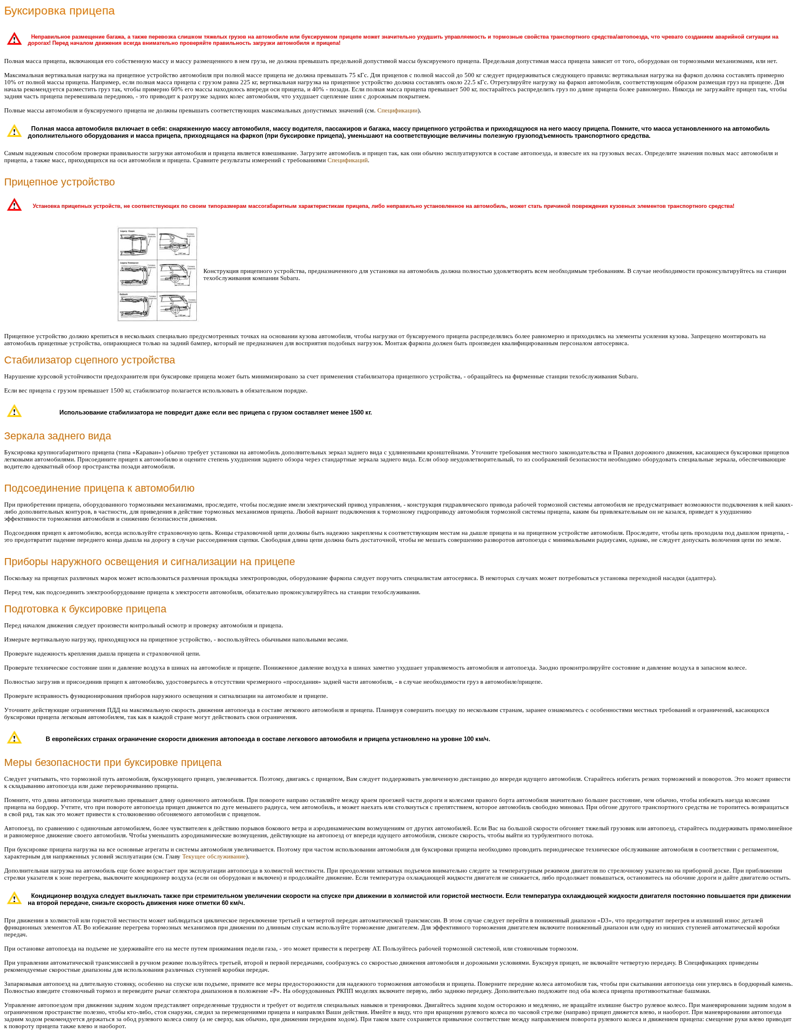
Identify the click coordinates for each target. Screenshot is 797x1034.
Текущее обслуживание (214, 856)
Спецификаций (348, 160)
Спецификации (397, 110)
